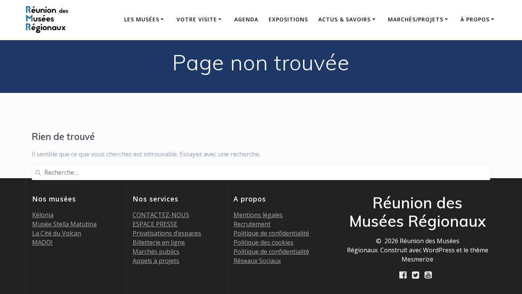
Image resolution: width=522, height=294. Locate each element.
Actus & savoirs (344, 19)
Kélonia (42, 215)
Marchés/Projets (415, 19)
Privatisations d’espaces (167, 233)
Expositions (288, 19)
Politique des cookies (263, 242)
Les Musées (141, 19)
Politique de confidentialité (271, 233)
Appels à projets (156, 261)
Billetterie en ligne (159, 242)
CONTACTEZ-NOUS (161, 215)
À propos (475, 19)
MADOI (42, 242)
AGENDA (246, 19)
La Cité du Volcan (56, 233)
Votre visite (197, 19)
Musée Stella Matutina (64, 224)
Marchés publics (156, 251)
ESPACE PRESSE (155, 224)
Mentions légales (258, 215)
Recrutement (252, 224)
